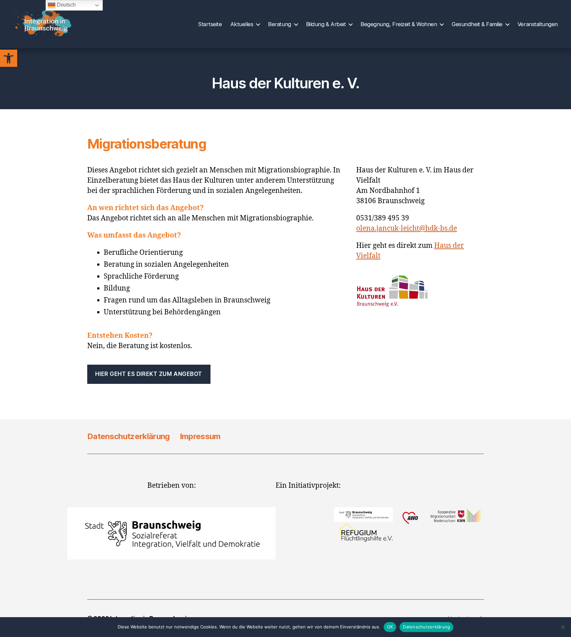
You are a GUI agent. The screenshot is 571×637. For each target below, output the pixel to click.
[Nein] (562, 627)
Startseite (210, 24)
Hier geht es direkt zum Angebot (148, 374)
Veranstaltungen (537, 24)
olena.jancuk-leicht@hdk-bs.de (406, 228)
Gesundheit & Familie (477, 24)
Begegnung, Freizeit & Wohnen (399, 24)
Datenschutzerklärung (128, 436)
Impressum (200, 436)
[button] (8, 58)
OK (390, 626)
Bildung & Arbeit (326, 24)
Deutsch (66, 5)
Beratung (279, 24)
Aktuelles (241, 24)
